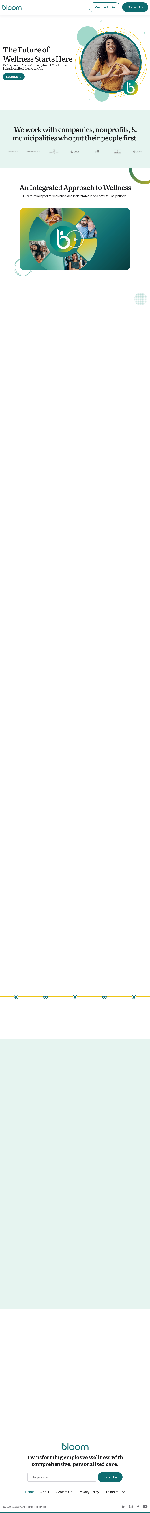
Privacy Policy (89, 1492)
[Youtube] (145, 1506)
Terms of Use (115, 1492)
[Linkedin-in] (123, 1506)
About (44, 1492)
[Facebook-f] (138, 1506)
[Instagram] (131, 1506)
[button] (75, 239)
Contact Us (64, 1492)
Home (29, 1492)
